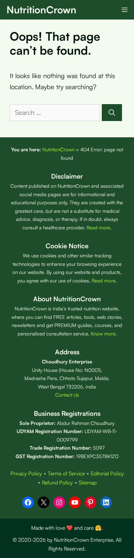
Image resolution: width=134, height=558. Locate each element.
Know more (103, 334)
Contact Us (67, 395)
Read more (98, 228)
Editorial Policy (107, 473)
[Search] (112, 112)
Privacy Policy (26, 473)
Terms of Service (66, 473)
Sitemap (88, 482)
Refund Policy (57, 482)
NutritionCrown (41, 10)
